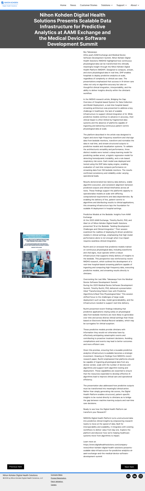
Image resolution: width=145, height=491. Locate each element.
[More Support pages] (126, 5)
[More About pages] (138, 5)
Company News (56, 475)
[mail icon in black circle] (128, 476)
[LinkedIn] (134, 476)
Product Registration (58, 478)
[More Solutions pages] (112, 5)
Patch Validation (57, 481)
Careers (53, 485)
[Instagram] (140, 476)
